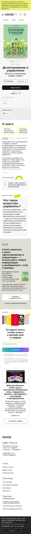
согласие (10, 354)
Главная (6, 20)
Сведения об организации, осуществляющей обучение (11, 502)
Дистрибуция (7, 488)
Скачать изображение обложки (15, 303)
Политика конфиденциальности (12, 509)
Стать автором (7, 482)
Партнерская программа (10, 485)
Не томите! (15, 350)
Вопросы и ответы (8, 467)
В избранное (14, 93)
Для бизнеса (6, 491)
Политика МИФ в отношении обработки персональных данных (16, 361)
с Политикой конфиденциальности (12, 524)
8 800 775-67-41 (10, 443)
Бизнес (21, 20)
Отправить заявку (15, 421)
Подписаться (16, 88)
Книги (14, 20)
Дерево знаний (7, 470)
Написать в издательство (15, 297)
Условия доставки (8, 473)
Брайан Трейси (15, 64)
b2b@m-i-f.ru (15, 415)
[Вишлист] (20, 15)
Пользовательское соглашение (12, 506)
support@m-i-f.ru (8, 453)
